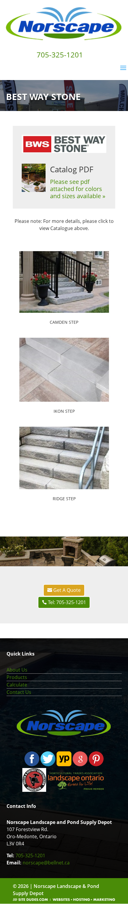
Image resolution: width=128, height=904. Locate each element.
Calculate (17, 684)
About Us (17, 670)
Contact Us (19, 692)
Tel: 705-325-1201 (67, 602)
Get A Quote (67, 590)
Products (17, 677)
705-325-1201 (30, 855)
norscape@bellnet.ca (46, 862)
